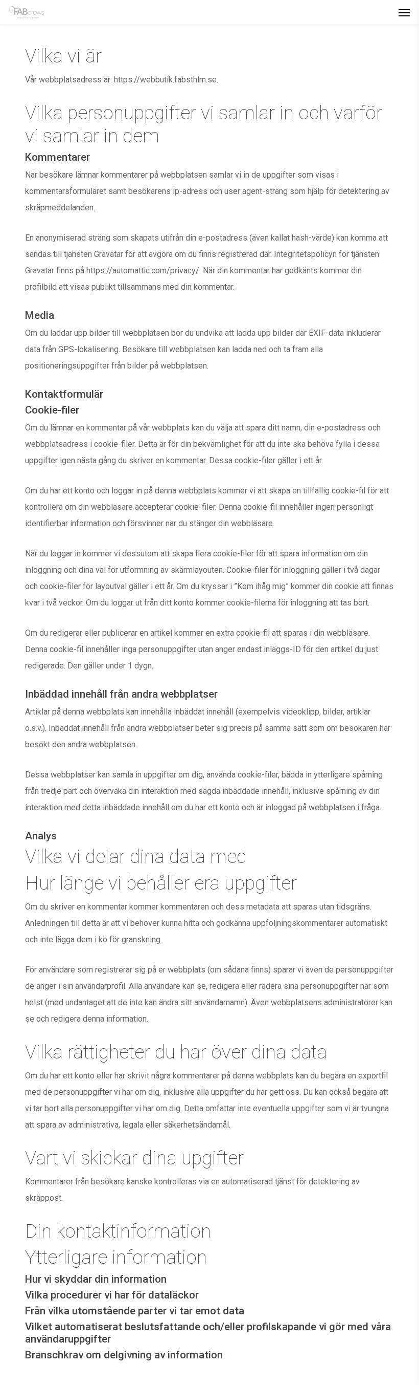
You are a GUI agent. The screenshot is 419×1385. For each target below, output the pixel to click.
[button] (404, 12)
